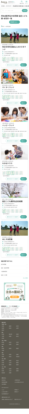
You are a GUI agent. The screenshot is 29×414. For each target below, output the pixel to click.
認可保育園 (3, 264)
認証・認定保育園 (5, 268)
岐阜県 (10, 348)
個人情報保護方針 (5, 393)
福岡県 (3, 368)
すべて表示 (25, 277)
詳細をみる (23, 64)
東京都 (3, 334)
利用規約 (16, 389)
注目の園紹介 (4, 384)
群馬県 (3, 338)
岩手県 (17, 325)
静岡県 (17, 348)
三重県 (3, 350)
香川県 (3, 364)
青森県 (10, 325)
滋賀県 (3, 356)
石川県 (17, 342)
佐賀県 (10, 368)
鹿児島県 (3, 372)
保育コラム (4, 377)
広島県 (3, 362)
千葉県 (3, 336)
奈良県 (10, 356)
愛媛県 (10, 364)
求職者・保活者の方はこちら (7, 399)
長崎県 (17, 368)
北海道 (3, 325)
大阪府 (3, 354)
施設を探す (4, 322)
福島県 (3, 330)
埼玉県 (17, 334)
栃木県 (17, 336)
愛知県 (3, 348)
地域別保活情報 (4, 382)
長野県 (17, 344)
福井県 (3, 344)
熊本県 (3, 370)
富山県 (10, 342)
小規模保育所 (4, 271)
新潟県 (3, 342)
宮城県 (3, 328)
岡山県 (17, 360)
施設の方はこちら (17, 399)
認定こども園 (4, 275)
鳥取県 (3, 360)
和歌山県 (17, 356)
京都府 (17, 354)
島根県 (10, 360)
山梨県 (10, 344)
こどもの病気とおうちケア (19, 382)
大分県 (10, 370)
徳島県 (17, 362)
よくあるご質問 (4, 391)
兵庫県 (10, 354)
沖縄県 (10, 372)
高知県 (17, 364)
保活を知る (4, 380)
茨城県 (10, 336)
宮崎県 (17, 370)
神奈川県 (10, 334)
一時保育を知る (17, 380)
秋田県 (10, 328)
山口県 (10, 362)
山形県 (17, 328)
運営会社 (16, 391)
